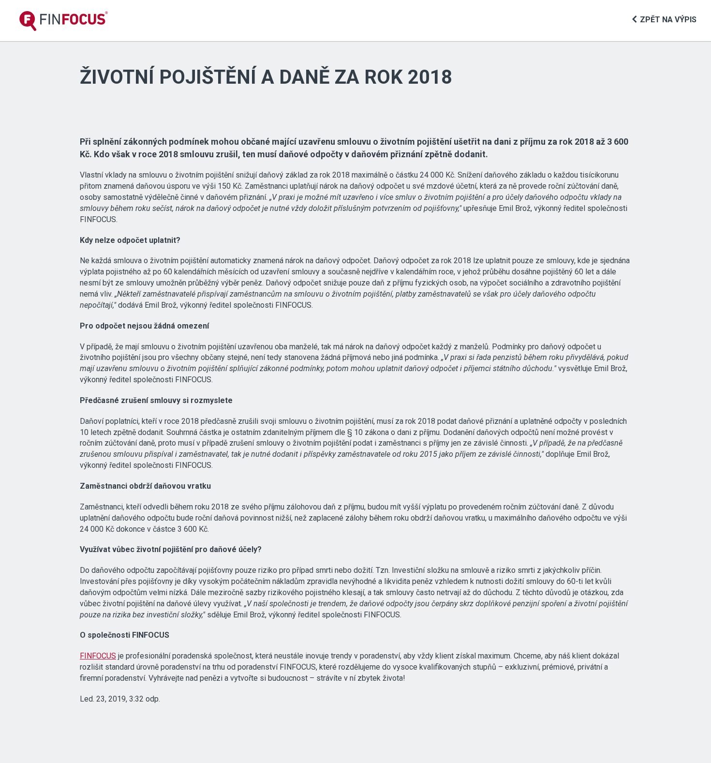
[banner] (63, 21)
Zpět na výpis (668, 19)
